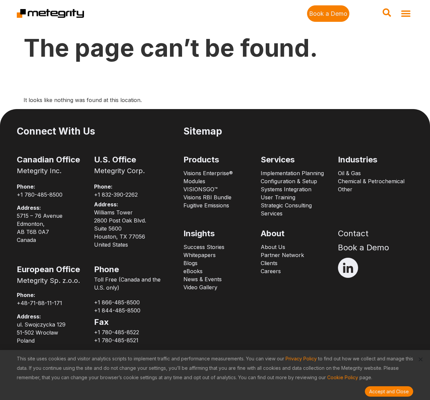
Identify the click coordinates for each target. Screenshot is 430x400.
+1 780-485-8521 (116, 340)
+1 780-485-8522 (116, 332)
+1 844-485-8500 (117, 310)
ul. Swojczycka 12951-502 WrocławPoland (41, 332)
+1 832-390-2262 (116, 194)
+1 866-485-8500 (117, 302)
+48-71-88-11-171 (39, 303)
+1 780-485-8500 (39, 194)
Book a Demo (363, 247)
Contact (353, 233)
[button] (386, 14)
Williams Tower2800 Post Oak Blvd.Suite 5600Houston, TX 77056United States (120, 228)
